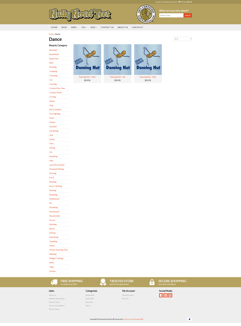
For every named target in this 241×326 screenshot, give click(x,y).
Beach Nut (53, 58)
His (83, 27)
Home (54, 27)
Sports (52, 228)
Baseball (53, 50)
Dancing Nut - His (117, 77)
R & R (51, 177)
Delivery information (57, 298)
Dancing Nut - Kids (148, 77)
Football (53, 126)
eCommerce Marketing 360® (133, 319)
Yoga (51, 267)
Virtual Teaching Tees (58, 249)
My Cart (125, 298)
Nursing (52, 173)
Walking (52, 254)
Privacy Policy (54, 302)
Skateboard (54, 198)
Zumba (52, 271)
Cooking (53, 84)
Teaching (53, 241)
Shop (64, 27)
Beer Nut (89, 302)
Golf (51, 135)
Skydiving (53, 207)
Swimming (53, 237)
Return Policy (54, 309)
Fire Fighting (54, 113)
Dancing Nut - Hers (87, 77)
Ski (50, 203)
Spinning (53, 224)
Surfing (52, 233)
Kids (93, 27)
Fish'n (51, 118)
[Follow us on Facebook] (161, 295)
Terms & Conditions (57, 306)
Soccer (52, 220)
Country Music (55, 92)
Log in (158, 2)
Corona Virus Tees (57, 88)
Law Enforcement (56, 165)
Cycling (52, 96)
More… (88, 306)
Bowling (52, 67)
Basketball (54, 54)
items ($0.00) (186, 2)
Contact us (107, 27)
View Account (128, 295)
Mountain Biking (56, 169)
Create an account (170, 2)
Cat (50, 80)
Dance (52, 101)
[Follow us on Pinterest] (166, 295)
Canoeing (53, 75)
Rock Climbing (55, 186)
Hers (73, 27)
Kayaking (53, 156)
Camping (53, 71)
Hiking (52, 147)
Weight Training (56, 258)
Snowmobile (54, 216)
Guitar (52, 139)
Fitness (52, 122)
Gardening (53, 131)
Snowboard (54, 211)
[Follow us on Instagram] (170, 295)
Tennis (52, 245)
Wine (51, 262)
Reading (52, 182)
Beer (51, 62)
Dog (51, 105)
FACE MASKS (55, 109)
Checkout (137, 27)
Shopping (53, 194)
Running (52, 190)
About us (123, 27)
